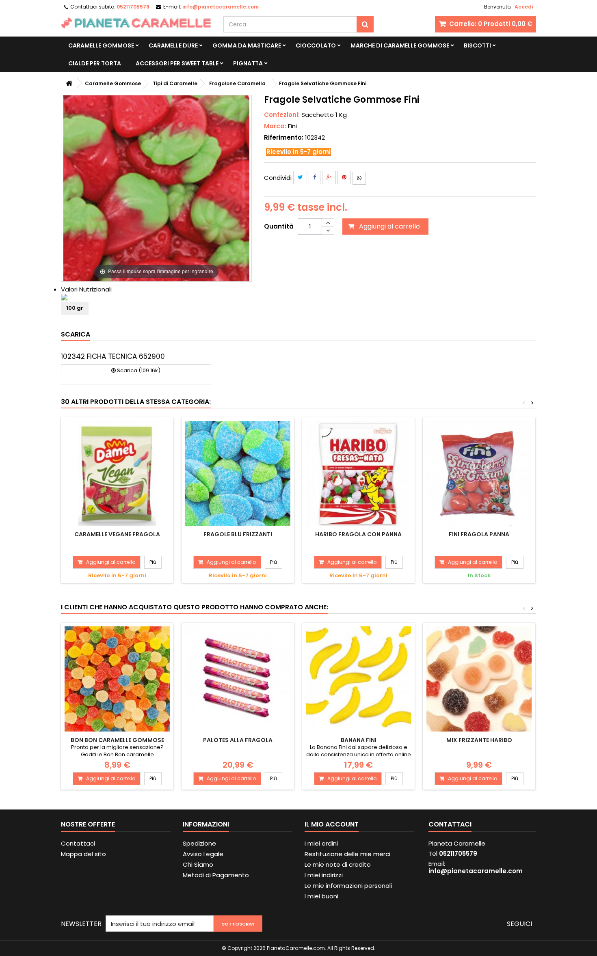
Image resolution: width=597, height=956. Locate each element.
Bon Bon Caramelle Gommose (117, 740)
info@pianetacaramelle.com (475, 871)
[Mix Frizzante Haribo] (479, 679)
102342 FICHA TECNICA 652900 (113, 356)
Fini (292, 126)
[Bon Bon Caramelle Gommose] (117, 679)
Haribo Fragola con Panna (358, 534)
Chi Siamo (198, 864)
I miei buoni (321, 896)
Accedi (524, 6)
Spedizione (199, 843)
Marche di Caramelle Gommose (399, 45)
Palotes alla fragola (238, 740)
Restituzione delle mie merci (347, 854)
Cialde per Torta (94, 63)
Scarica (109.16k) (138, 370)
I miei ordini (321, 843)
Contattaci (78, 843)
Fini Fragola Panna (479, 534)
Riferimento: (283, 137)
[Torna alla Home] (69, 83)
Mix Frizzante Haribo (479, 740)
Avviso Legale (203, 854)
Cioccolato (316, 45)
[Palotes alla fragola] (237, 679)
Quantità (279, 226)
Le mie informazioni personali (348, 885)
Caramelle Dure (173, 45)
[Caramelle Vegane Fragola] (117, 473)
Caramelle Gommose (101, 45)
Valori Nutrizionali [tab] (86, 289)
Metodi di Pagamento (216, 875)
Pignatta (248, 63)
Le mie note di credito (338, 864)
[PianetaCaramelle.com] (136, 22)
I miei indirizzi (324, 875)
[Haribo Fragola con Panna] (358, 473)
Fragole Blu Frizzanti (237, 534)
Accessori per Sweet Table (177, 63)
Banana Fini (358, 740)
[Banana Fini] (358, 679)
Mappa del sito (83, 854)
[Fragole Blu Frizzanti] (237, 473)
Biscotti (477, 45)
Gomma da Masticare (246, 45)
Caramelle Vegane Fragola (117, 534)
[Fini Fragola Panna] (479, 473)
